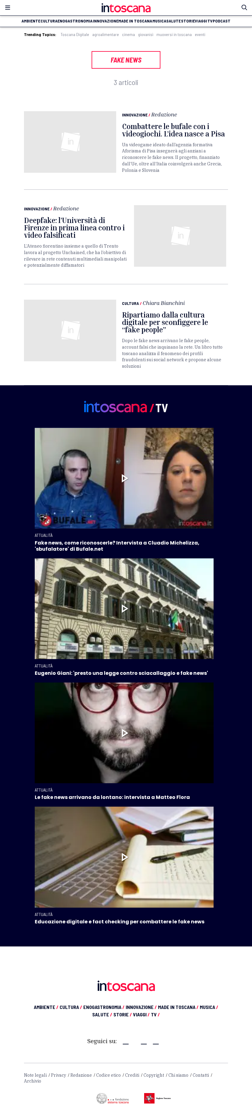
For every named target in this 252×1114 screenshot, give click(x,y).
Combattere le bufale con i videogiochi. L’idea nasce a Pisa (173, 130)
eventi (200, 34)
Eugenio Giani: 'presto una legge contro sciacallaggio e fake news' (121, 673)
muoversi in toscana (174, 34)
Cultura (130, 303)
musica (159, 20)
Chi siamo (178, 1075)
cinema (128, 34)
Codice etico (108, 1075)
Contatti (201, 1075)
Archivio (32, 1081)
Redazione (164, 114)
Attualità (44, 535)
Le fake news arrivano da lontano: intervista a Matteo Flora (112, 797)
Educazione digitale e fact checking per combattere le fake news (119, 921)
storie (188, 20)
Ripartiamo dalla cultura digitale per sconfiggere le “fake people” (165, 322)
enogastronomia (75, 20)
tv (210, 20)
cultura (49, 20)
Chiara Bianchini (164, 302)
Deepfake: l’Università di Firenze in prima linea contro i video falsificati (74, 227)
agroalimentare (105, 34)
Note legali (35, 1075)
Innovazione (135, 114)
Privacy (58, 1075)
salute (173, 20)
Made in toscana (135, 20)
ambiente (31, 20)
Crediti (132, 1075)
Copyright (154, 1075)
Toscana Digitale (75, 34)
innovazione (105, 20)
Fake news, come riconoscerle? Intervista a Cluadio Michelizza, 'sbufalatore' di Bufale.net (117, 546)
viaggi (201, 20)
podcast (221, 20)
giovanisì (145, 34)
